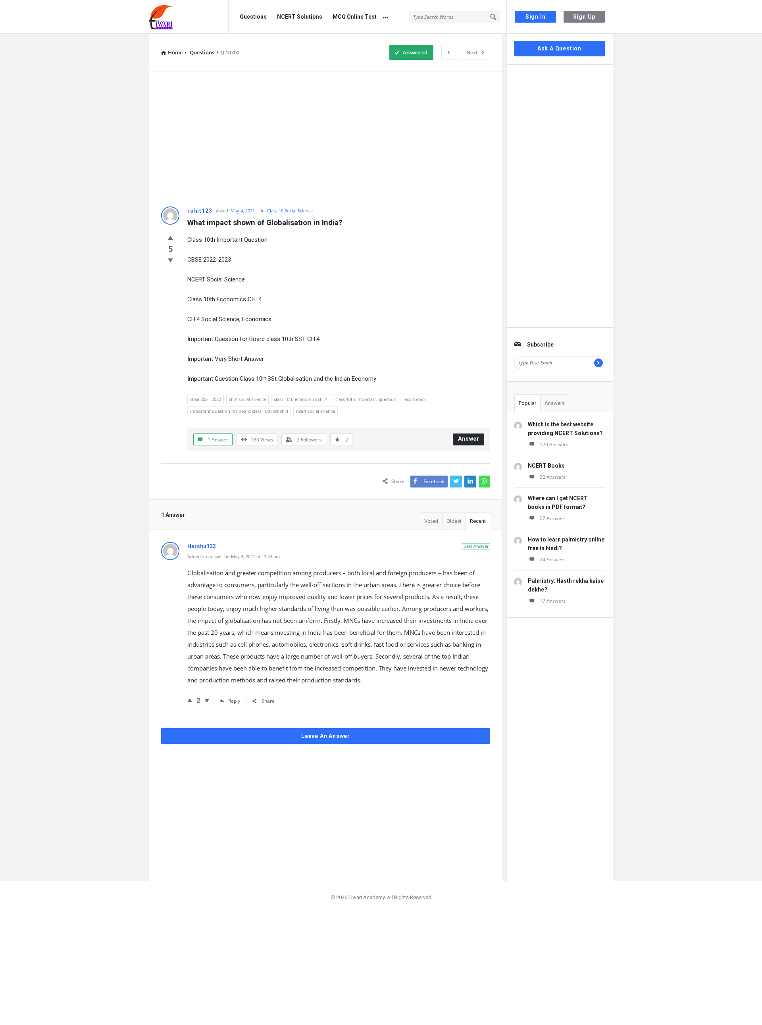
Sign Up (584, 16)
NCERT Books (546, 465)
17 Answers (553, 600)
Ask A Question (559, 48)
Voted (431, 521)
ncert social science (315, 411)
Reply (234, 700)
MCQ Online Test (355, 16)
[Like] (170, 237)
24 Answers (553, 559)
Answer (468, 438)
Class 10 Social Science (290, 211)
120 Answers (554, 444)
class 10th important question (365, 399)
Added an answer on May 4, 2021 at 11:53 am (233, 556)
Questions (253, 16)
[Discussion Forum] (189, 17)
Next (472, 52)
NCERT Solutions (299, 16)
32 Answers (553, 477)
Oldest (454, 521)
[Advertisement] (325, 139)
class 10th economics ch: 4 (300, 399)
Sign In (535, 16)
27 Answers (553, 518)
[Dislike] (170, 260)
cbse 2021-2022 (205, 399)
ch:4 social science (247, 399)
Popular (527, 403)
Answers (555, 403)
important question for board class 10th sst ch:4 (239, 411)
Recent (478, 521)
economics (415, 399)
